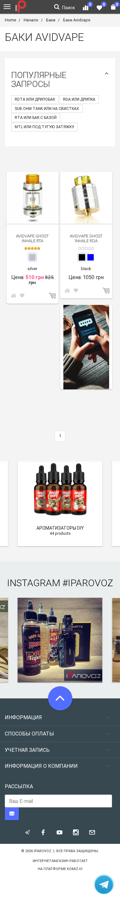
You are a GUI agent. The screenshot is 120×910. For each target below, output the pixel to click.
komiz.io (75, 869)
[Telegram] (104, 884)
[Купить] (53, 296)
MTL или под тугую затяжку (44, 127)
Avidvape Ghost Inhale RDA (86, 238)
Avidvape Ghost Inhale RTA (32, 238)
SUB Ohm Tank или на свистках (47, 108)
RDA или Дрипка (79, 99)
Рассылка (19, 786)
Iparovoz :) (44, 851)
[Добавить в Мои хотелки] (22, 296)
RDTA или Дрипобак (35, 99)
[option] (86, 347)
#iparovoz (87, 582)
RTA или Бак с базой (36, 117)
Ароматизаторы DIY (60, 528)
